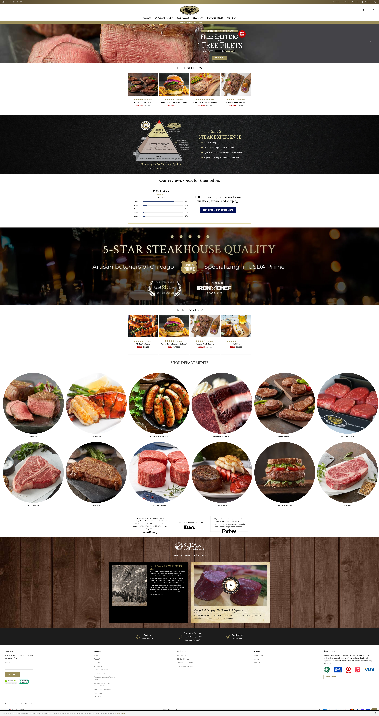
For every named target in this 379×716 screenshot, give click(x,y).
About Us (335, 2)
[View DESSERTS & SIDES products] (222, 403)
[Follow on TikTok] (31, 703)
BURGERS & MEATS (159, 437)
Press (96, 655)
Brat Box (236, 344)
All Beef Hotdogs (143, 344)
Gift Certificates (183, 659)
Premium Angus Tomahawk (205, 102)
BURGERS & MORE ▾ (164, 18)
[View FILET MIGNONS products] (159, 472)
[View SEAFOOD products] (96, 403)
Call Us (147, 635)
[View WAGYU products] (96, 472)
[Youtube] (21, 2)
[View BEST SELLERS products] (347, 403)
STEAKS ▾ (147, 18)
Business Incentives (185, 666)
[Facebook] (7, 2)
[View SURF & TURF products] (222, 472)
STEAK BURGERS (284, 506)
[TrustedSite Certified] (11, 681)
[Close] (376, 713)
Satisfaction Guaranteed (352, 2)
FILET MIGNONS (159, 506)
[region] (189, 43)
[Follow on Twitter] (11, 703)
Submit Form (237, 638)
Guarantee (98, 693)
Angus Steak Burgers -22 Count (174, 102)
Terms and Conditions (102, 690)
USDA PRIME (33, 506)
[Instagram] (14, 2)
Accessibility (99, 666)
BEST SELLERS (183, 18)
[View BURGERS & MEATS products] (159, 403)
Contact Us (237, 635)
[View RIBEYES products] (347, 472)
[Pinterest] (10, 2)
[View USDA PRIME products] (33, 472)
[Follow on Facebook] (6, 703)
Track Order (258, 663)
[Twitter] (3, 2)
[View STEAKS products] (33, 403)
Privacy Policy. (120, 713)
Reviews (97, 697)
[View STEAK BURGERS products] (284, 472)
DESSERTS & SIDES (215, 18)
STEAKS (33, 437)
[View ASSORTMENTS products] (284, 403)
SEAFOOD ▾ (198, 18)
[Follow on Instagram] (16, 703)
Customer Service (101, 670)
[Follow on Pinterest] (21, 703)
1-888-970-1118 (147, 638)
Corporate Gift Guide (185, 663)
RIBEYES (348, 506)
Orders (256, 659)
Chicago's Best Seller (143, 102)
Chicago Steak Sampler (236, 102)
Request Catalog (183, 655)
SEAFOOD (96, 437)
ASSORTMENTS (285, 437)
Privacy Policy (99, 673)
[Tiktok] (17, 2)
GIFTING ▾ (231, 18)
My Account (258, 655)
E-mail (7, 663)
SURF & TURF (222, 506)
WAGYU (96, 506)
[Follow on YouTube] (26, 703)
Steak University (370, 2)
